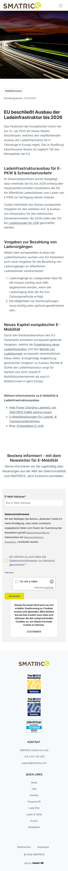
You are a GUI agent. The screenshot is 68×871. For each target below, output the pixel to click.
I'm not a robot (28, 581)
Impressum (43, 847)
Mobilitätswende (13, 91)
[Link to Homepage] (22, 5)
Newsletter (34, 827)
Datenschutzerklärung (37, 532)
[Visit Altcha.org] (51, 581)
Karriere (34, 795)
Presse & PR (34, 801)
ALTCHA (49, 588)
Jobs (34, 788)
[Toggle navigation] (61, 5)
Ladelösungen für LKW (24, 223)
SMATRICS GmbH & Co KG (34, 750)
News (34, 782)
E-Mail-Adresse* (15, 496)
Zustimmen (34, 631)
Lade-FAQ (34, 807)
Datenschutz (24, 847)
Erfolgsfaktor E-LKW (30, 426)
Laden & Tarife (34, 814)
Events (34, 820)
